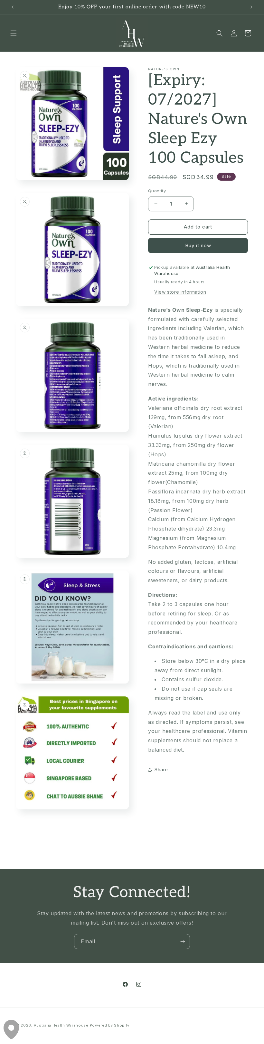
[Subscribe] (182, 941)
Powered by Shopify (110, 1025)
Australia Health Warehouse (61, 1025)
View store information (180, 292)
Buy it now (198, 245)
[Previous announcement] (12, 7)
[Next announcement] (251, 7)
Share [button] (161, 769)
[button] (13, 33)
